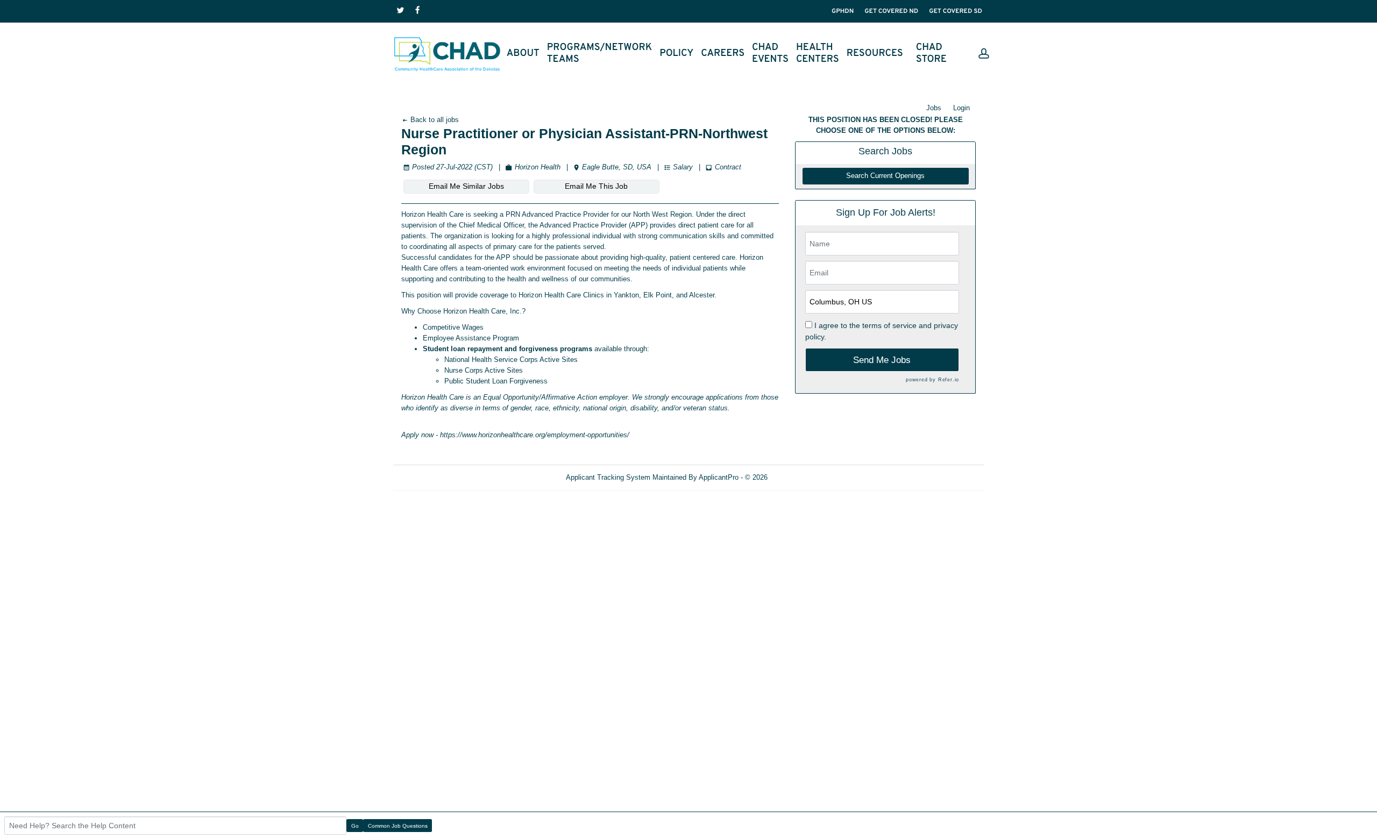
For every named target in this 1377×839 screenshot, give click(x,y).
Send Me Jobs (882, 360)
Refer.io (948, 379)
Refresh (799, 477)
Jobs (933, 108)
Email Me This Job (596, 186)
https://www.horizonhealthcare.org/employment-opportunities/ (534, 435)
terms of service (889, 325)
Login (961, 108)
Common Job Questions (398, 826)
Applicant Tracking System (608, 477)
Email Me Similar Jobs (466, 186)
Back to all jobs (433, 120)
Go (355, 826)
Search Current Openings (885, 176)
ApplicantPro (719, 477)
